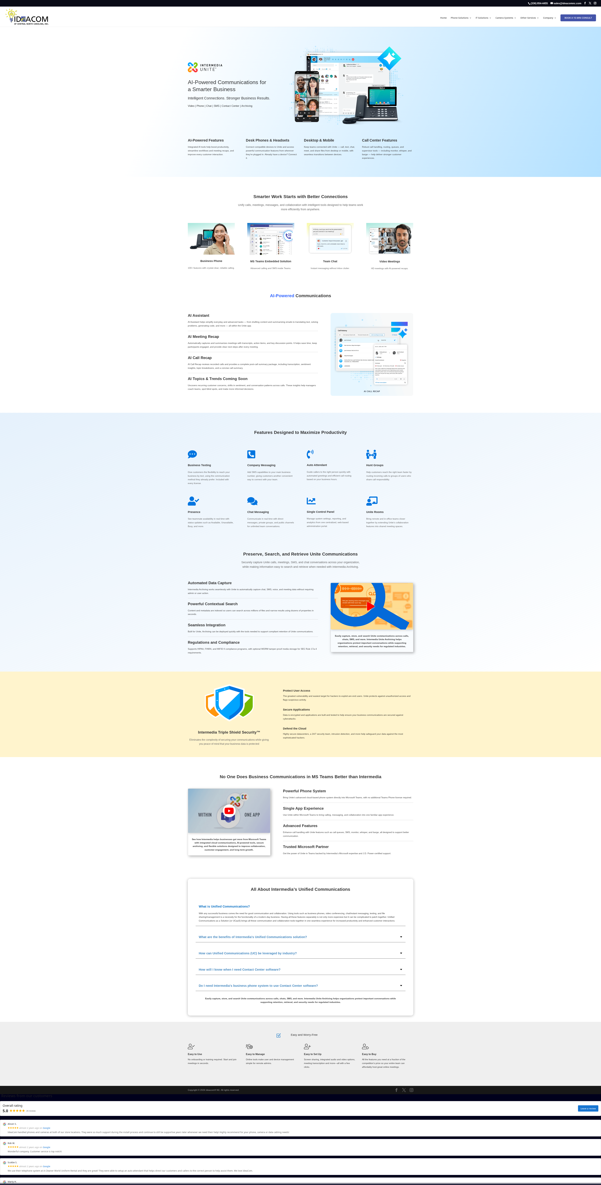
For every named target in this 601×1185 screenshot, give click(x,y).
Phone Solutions (459, 18)
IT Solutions (482, 18)
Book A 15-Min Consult (578, 17)
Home (443, 18)
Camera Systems (504, 18)
